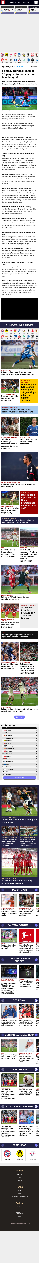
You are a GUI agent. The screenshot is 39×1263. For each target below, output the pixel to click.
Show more (19, 717)
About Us (19, 1174)
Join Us (19, 1180)
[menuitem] (4, 2)
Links (19, 1216)
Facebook (19, 1210)
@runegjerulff (18, 66)
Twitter (20, 1207)
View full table (19, 778)
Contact (19, 1177)
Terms (19, 1190)
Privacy (19, 1193)
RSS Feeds (19, 1213)
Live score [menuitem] (15, 2)
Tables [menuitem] (25, 2)
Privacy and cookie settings (19, 1197)
